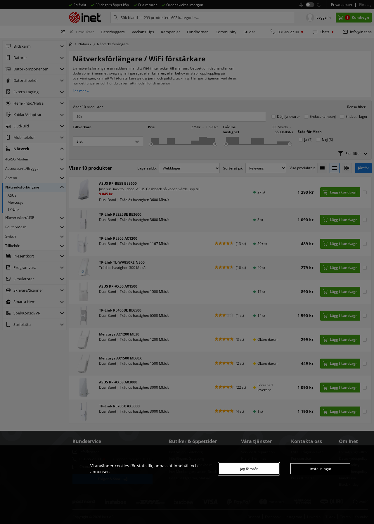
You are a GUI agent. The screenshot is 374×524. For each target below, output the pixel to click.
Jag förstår (249, 468)
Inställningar (320, 468)
